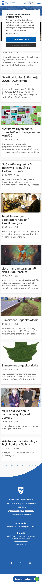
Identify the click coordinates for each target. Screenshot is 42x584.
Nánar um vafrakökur (12, 33)
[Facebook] (12, 562)
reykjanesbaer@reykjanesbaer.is (21, 511)
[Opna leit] (24, 3)
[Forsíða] (9, 3)
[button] (26, 579)
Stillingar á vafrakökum (21, 45)
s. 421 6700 (21, 507)
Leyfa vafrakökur (21, 39)
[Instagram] (21, 562)
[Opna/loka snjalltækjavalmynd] (39, 3)
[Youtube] (30, 562)
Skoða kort (21, 544)
